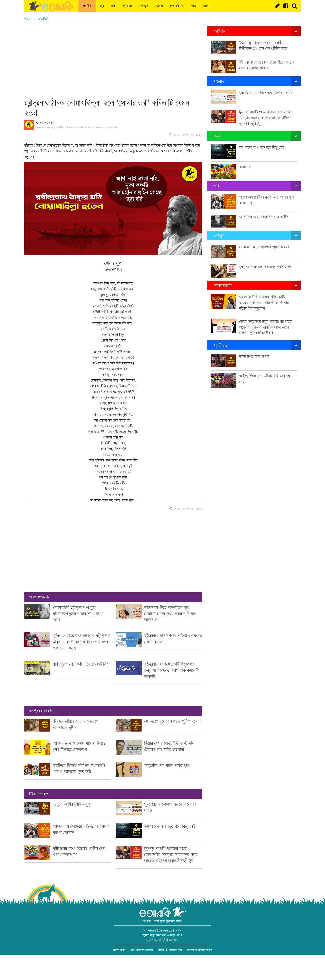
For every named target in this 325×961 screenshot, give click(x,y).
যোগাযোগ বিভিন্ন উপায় (199, 950)
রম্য (101, 6)
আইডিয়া (87, 6)
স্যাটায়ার (127, 6)
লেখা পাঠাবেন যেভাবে (141, 950)
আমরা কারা (119, 950)
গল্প (113, 6)
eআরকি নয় (177, 6)
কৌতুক (143, 6)
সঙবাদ (159, 6)
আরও (206, 6)
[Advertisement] (113, 59)
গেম (193, 6)
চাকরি (161, 950)
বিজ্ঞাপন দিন (175, 950)
